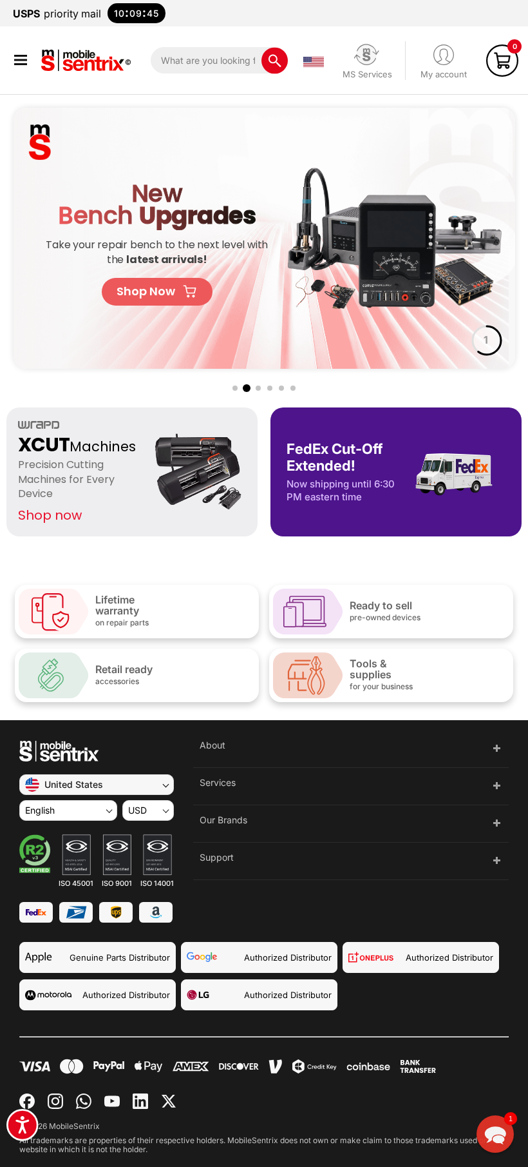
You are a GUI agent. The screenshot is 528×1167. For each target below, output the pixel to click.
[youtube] (112, 1101)
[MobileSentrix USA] (88, 60)
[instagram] (55, 1101)
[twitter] (168, 1101)
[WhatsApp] (83, 1101)
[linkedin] (140, 1101)
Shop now (50, 515)
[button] (20, 60)
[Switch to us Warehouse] (314, 60)
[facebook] (27, 1101)
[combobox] (219, 60)
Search (274, 60)
